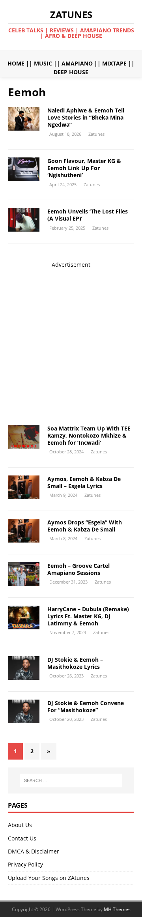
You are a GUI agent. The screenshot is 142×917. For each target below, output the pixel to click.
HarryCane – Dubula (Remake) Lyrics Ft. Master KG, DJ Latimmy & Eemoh (88, 616)
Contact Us (22, 838)
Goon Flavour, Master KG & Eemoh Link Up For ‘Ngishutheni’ (84, 168)
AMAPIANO (77, 63)
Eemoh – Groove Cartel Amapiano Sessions (78, 569)
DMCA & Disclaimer (33, 851)
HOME (15, 63)
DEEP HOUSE (71, 72)
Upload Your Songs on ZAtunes (49, 877)
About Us (20, 825)
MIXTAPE (114, 63)
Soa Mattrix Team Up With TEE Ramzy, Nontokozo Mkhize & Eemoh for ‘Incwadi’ (89, 435)
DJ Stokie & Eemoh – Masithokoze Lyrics (75, 663)
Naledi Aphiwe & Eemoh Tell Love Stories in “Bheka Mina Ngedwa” (85, 117)
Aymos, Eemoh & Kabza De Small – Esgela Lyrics (84, 482)
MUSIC (43, 63)
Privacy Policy (25, 864)
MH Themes (117, 909)
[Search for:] (71, 780)
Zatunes (96, 134)
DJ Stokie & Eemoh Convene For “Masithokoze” (85, 706)
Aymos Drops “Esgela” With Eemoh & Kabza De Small (84, 525)
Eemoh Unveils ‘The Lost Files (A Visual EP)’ (87, 215)
